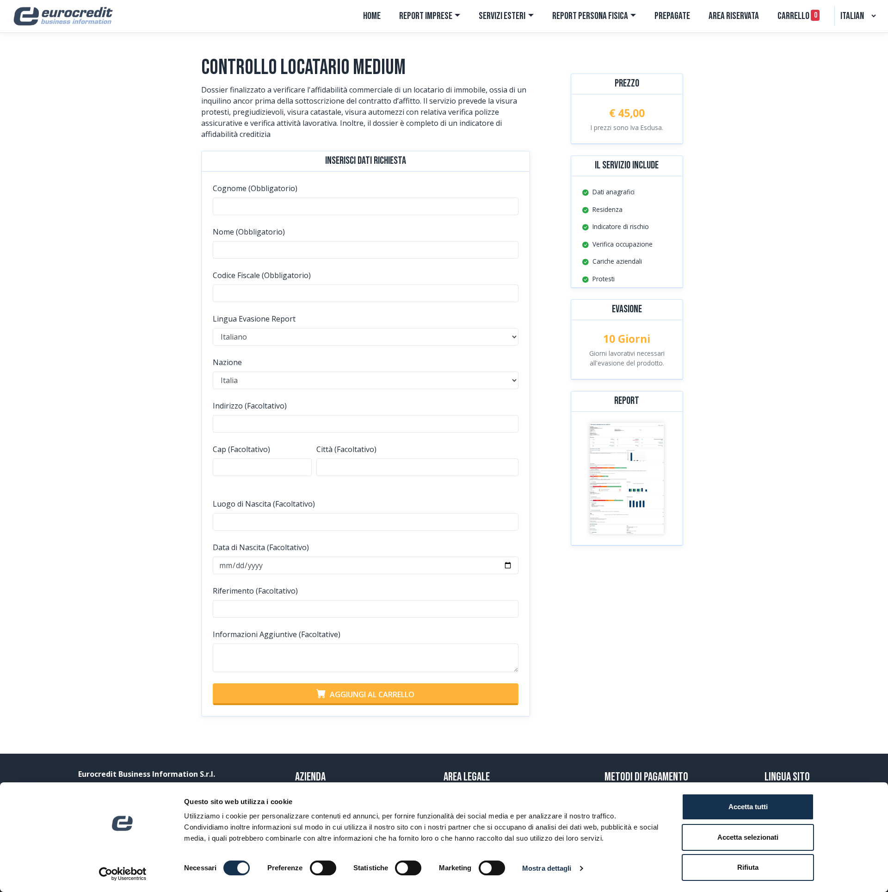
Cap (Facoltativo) (241, 449)
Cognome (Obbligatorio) (255, 188)
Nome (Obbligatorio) (249, 232)
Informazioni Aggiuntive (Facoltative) (276, 634)
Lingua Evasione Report (254, 319)
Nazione (227, 362)
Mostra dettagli (547, 868)
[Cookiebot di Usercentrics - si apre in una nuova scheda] (122, 874)
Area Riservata (734, 16)
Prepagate (672, 16)
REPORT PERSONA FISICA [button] (590, 16)
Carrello (796, 16)
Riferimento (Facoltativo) (255, 591)
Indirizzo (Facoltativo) (250, 406)
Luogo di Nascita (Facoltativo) (264, 504)
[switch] (323, 868)
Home (372, 16)
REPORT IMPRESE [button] (425, 16)
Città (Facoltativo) (346, 449)
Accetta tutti (748, 807)
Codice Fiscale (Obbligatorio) (262, 275)
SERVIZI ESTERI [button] (502, 16)
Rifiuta (747, 867)
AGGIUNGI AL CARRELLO (370, 694)
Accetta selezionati (747, 837)
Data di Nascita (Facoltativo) (261, 547)
